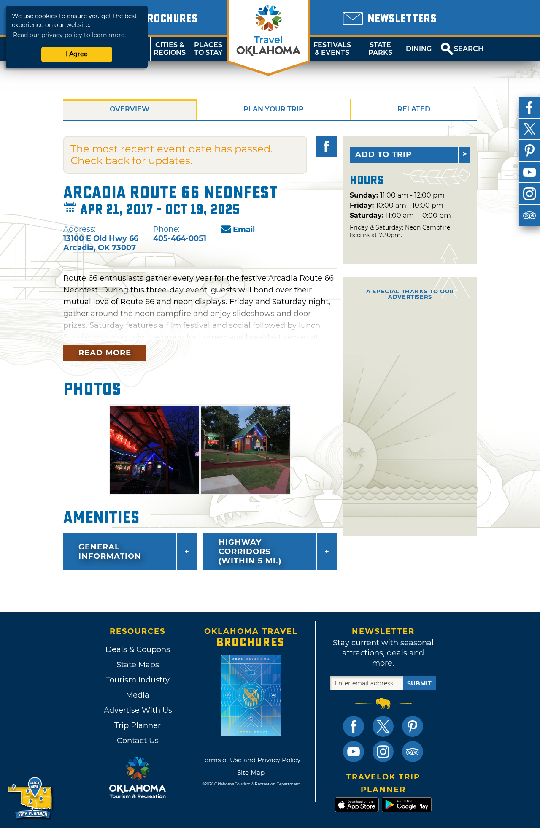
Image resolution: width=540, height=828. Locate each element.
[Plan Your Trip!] (30, 798)
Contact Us (138, 740)
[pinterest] (529, 150)
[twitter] (529, 129)
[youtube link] (353, 751)
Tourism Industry (138, 680)
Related (413, 109)
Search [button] (468, 49)
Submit (419, 683)
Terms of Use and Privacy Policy (250, 760)
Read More (104, 352)
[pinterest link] (412, 726)
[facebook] (529, 107)
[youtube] (529, 172)
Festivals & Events (332, 49)
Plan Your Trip (273, 109)
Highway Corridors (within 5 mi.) (250, 552)
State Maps (137, 664)
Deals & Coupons (137, 649)
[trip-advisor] (529, 215)
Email (244, 229)
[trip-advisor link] (412, 751)
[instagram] (529, 193)
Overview (129, 109)
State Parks (380, 49)
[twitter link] (383, 726)
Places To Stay (208, 49)
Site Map (251, 772)
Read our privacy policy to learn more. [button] (69, 35)
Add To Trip (383, 154)
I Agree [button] (77, 54)
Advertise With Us (137, 710)
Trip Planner (137, 725)
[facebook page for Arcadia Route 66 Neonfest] (326, 146)
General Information (109, 551)
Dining (419, 49)
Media (137, 695)
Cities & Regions (170, 49)
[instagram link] (383, 751)
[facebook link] (353, 726)
